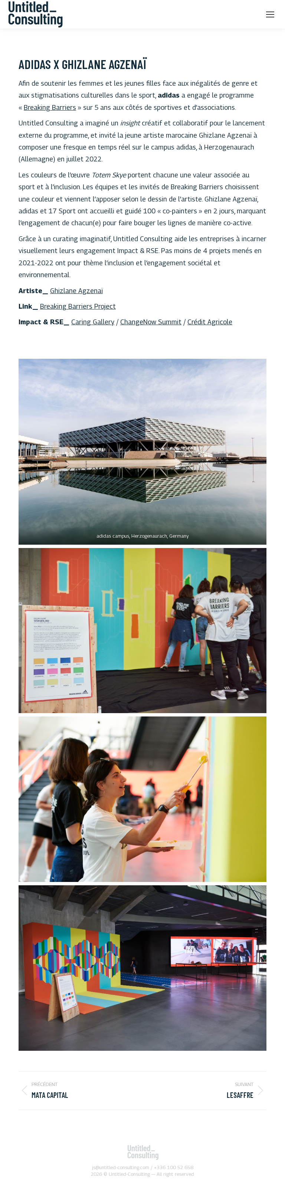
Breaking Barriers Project (78, 306)
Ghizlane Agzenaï (76, 291)
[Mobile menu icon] (270, 14)
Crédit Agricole (209, 322)
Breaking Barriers (50, 107)
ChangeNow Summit (150, 322)
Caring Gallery (92, 322)
